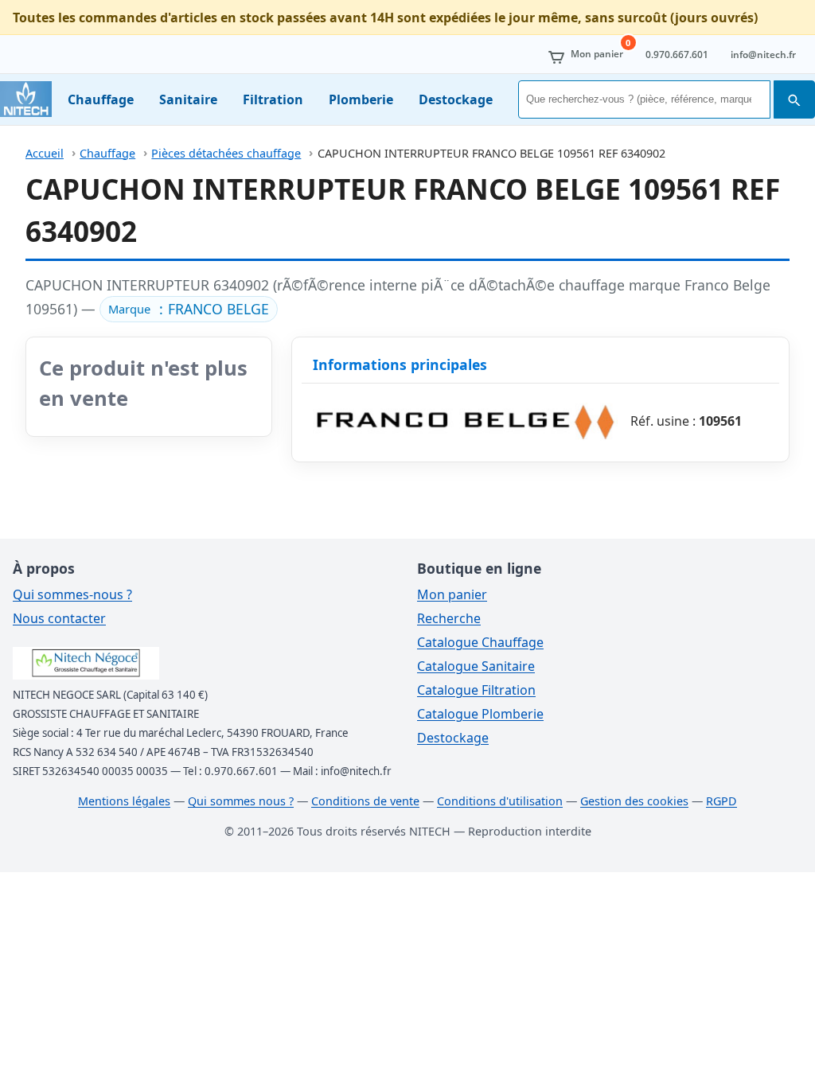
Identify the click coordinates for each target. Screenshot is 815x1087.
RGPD (721, 800)
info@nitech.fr (763, 54)
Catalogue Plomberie (480, 714)
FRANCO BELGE (218, 308)
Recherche (449, 618)
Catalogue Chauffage (480, 642)
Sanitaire (188, 99)
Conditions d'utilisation (500, 800)
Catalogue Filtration (476, 690)
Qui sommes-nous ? (72, 594)
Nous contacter (59, 618)
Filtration (273, 99)
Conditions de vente (365, 800)
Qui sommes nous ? (241, 800)
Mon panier (452, 594)
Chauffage (101, 99)
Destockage (456, 99)
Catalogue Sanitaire (476, 666)
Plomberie (361, 99)
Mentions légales (124, 800)
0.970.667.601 (676, 54)
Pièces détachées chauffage (226, 153)
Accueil (44, 153)
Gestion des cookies (634, 800)
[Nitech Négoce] (26, 99)
